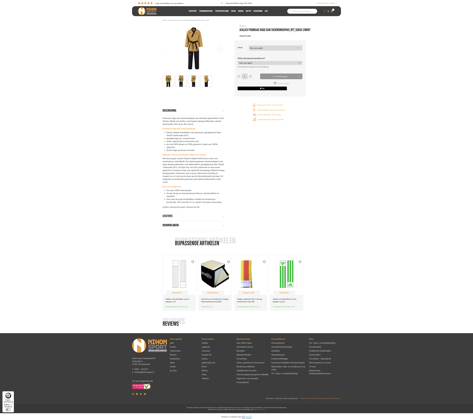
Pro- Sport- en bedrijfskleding (284, 373)
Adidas (205, 343)
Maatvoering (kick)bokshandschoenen (320, 372)
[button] (220, 49)
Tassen (233, 11)
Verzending (241, 358)
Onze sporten (176, 339)
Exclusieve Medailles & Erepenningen (288, 362)
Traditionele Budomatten (320, 351)
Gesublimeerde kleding (281, 347)
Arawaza (206, 351)
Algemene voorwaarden (247, 378)
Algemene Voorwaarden (308, 398)
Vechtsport (193, 11)
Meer (311, 339)
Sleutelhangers (278, 354)
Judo (172, 343)
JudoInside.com (208, 362)
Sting (204, 374)
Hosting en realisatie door (231, 417)
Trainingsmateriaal (206, 11)
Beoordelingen (171, 225)
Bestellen (240, 351)
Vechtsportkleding (222, 11)
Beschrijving (169, 110)
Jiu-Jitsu (173, 370)
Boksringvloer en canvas (320, 362)
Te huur (312, 366)
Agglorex (206, 347)
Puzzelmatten (315, 347)
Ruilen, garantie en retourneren (250, 362)
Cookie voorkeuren (334, 398)
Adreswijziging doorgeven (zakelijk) (252, 374)
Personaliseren (278, 339)
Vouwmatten (315, 354)
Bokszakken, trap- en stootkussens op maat (288, 368)
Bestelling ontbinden (245, 366)
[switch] (8, 409)
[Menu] (12, 392)
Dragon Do (206, 354)
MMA (172, 362)
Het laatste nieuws (244, 347)
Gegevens (168, 216)
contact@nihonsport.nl (144, 372)
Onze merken (208, 339)
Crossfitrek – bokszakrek (320, 358)
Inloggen (311, 3)
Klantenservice (243, 339)
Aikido (173, 366)
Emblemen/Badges (279, 358)
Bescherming (257, 11)
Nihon (204, 366)
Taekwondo (175, 351)
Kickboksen (175, 358)
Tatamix (205, 378)
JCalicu (205, 358)
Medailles (275, 351)
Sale (266, 11)
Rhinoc (205, 370)
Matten (248, 11)
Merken (240, 11)
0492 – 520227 (141, 369)
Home (165, 20)
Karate (173, 347)
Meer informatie (259, 409)
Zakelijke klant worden (326, 3)
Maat (240, 47)
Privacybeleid (242, 382)
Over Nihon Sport (244, 343)
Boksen (173, 354)
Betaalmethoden (243, 354)
